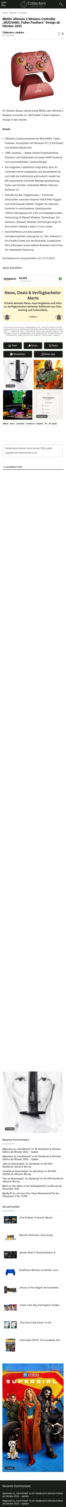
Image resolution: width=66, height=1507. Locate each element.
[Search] (61, 4)
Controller (20, 424)
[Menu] (4, 4)
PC (46, 424)
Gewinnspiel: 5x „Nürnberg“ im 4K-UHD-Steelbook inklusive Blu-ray (27, 1165)
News (12, 424)
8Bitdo (5, 424)
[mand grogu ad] (48, 361)
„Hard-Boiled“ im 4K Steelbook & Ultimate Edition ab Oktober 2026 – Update (31, 1150)
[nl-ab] (48, 391)
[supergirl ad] (33, 1364)
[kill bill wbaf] (17, 361)
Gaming (13, 13)
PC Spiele (22, 13)
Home (5, 13)
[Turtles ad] (17, 391)
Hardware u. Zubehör (34, 424)
